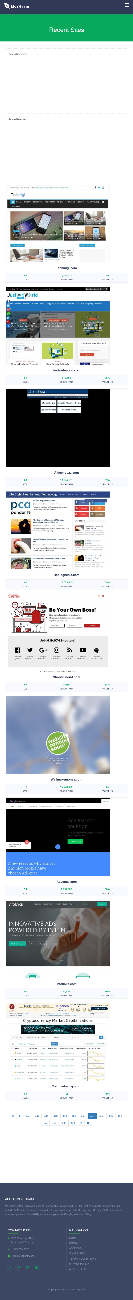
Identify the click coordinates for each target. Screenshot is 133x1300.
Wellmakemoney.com (66, 779)
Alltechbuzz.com (66, 472)
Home (73, 1238)
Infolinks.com (66, 984)
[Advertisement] (66, 82)
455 (111, 1116)
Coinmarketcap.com (66, 1086)
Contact (75, 1243)
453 (92, 1116)
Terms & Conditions (82, 1258)
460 (73, 1122)
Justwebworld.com (66, 370)
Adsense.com (66, 881)
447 (37, 1116)
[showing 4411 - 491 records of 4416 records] (88, 1123)
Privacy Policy (79, 1263)
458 (54, 1122)
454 (101, 1116)
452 (83, 1116)
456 (120, 1116)
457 (45, 1122)
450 (65, 1116)
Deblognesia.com (66, 575)
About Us (75, 1248)
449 (56, 1116)
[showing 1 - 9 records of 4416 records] (12, 1116)
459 (63, 1122)
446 (28, 1116)
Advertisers (77, 1269)
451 (74, 1116)
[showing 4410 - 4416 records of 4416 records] (19, 1116)
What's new (77, 1253)
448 (46, 1116)
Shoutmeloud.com (66, 677)
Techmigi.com (66, 268)
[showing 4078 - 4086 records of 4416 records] (81, 1123)
